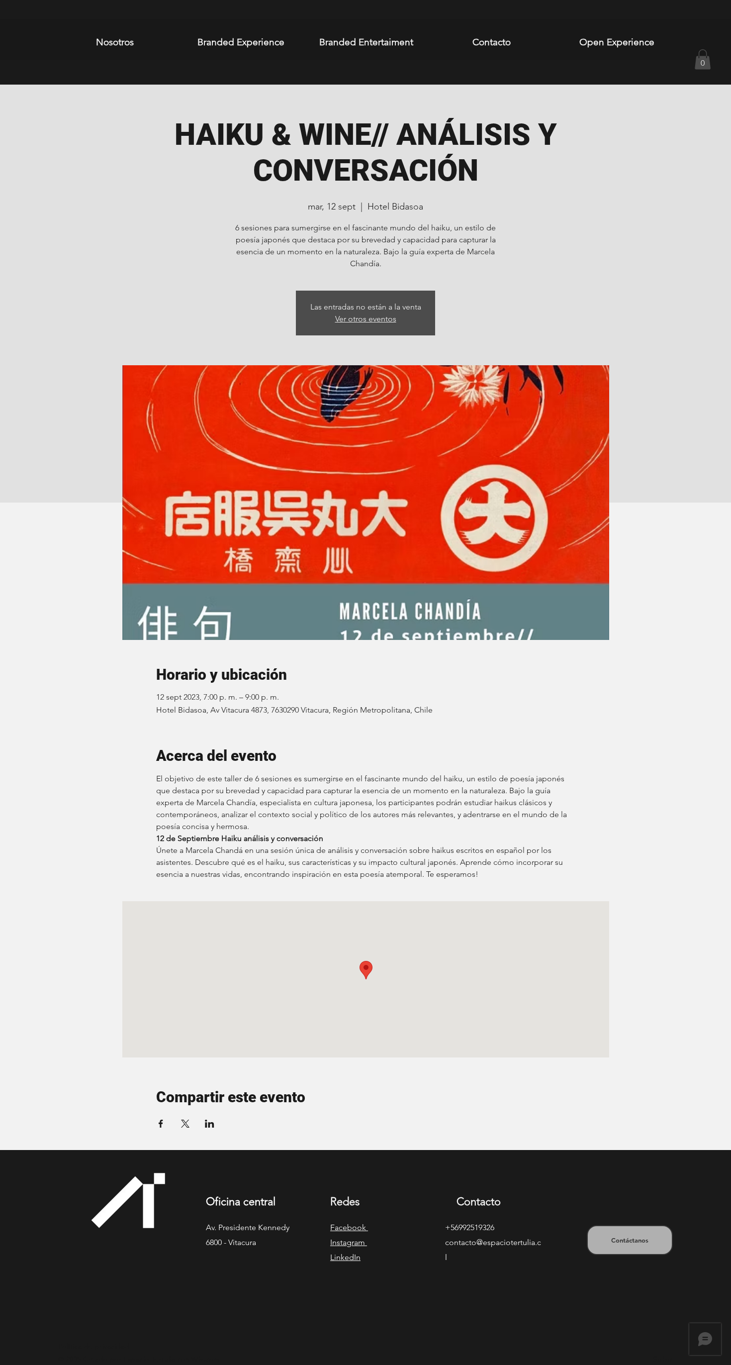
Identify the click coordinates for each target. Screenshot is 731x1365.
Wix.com (205, 1359)
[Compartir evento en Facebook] (161, 1124)
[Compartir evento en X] (185, 1124)
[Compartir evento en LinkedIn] (209, 1124)
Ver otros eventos (365, 318)
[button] (702, 59)
